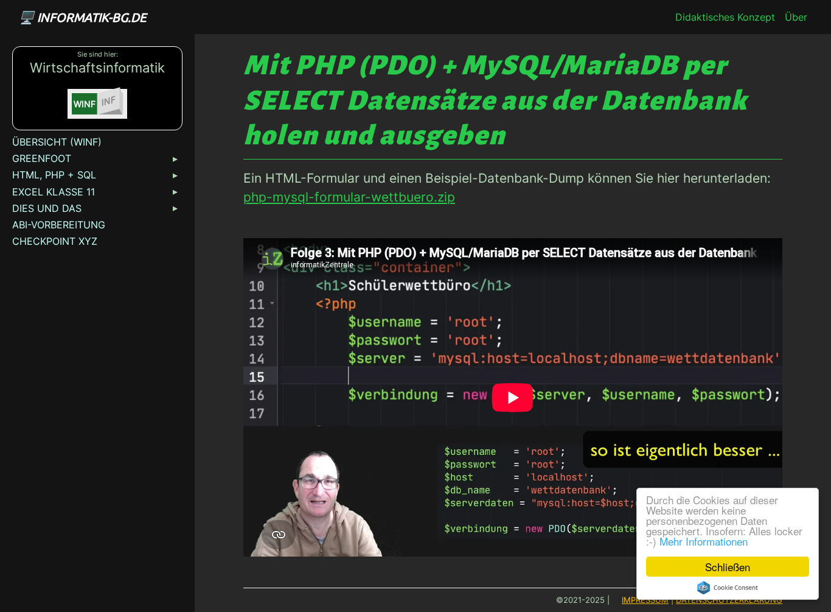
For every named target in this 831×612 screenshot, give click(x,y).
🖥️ (82, 16)
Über (796, 17)
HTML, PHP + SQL (54, 175)
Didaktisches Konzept (725, 17)
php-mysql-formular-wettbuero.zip (349, 197)
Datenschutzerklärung (729, 600)
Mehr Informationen (703, 541)
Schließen (727, 566)
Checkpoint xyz (54, 241)
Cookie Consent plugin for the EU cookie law (727, 587)
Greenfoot (41, 158)
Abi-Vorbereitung (58, 225)
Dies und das (47, 208)
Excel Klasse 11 (53, 192)
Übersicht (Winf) (57, 142)
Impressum (645, 600)
